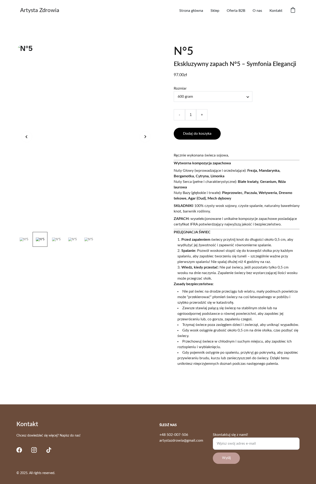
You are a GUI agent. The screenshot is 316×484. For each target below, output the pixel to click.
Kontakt (276, 10)
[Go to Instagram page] (34, 450)
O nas (257, 10)
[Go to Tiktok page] (49, 450)
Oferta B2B (236, 10)
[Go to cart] (293, 10)
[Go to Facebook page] (19, 450)
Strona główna (191, 10)
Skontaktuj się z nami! (230, 435)
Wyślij (226, 458)
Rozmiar (180, 88)
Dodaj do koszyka (197, 133)
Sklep (215, 10)
